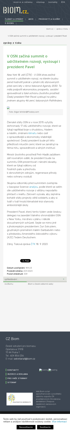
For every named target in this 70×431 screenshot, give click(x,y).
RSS (63, 2)
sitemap (40, 2)
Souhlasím (45, 427)
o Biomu (9, 23)
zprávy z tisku (62, 29)
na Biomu (9, 284)
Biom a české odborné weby (40, 284)
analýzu (33, 186)
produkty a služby (49, 19)
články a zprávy (14, 19)
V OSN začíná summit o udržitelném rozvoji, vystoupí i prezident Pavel (37, 36)
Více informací (59, 421)
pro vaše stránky (17, 378)
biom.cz (49, 29)
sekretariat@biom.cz (24, 358)
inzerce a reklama (23, 2)
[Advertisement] (23, 307)
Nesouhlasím (26, 427)
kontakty (53, 2)
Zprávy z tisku (12, 42)
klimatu (32, 133)
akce (31, 19)
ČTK (33, 244)
